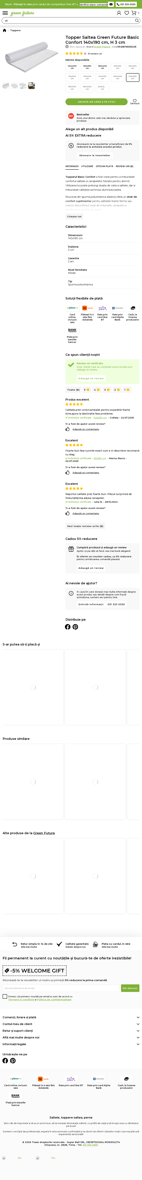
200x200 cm (102, 87)
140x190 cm (133, 77)
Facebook (5, 1060)
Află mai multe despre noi (21, 1037)
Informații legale (14, 1044)
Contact (111, 4)
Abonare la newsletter (94, 155)
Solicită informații (91, 604)
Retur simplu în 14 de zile (36, 943)
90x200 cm (87, 77)
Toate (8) (73, 389)
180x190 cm (72, 87)
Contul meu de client (17, 1024)
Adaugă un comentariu (86, 429)
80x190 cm (117, 67)
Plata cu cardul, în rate (116, 943)
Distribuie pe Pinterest (75, 627)
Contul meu (119, 13)
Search (137, 20)
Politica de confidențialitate (54, 999)
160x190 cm (87, 67)
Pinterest (13, 1060)
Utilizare (87, 166)
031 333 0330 (127, 4)
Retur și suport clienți (18, 1030)
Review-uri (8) (124, 166)
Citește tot (74, 216)
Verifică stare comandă (94, 4)
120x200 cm (117, 77)
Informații (72, 166)
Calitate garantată (77, 943)
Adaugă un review (91, 378)
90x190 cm (72, 77)
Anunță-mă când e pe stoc (96, 102)
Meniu (5, 13)
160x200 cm (102, 67)
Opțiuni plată (104, 166)
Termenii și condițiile (21, 999)
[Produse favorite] (127, 13)
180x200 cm (87, 87)
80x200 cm (133, 67)
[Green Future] (4, 30)
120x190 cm (102, 77)
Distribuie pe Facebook (67, 627)
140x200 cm (72, 67)
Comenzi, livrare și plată (19, 1017)
